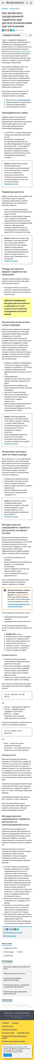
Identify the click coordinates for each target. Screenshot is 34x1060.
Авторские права (23, 1033)
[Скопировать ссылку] (16, 30)
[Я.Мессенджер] (13, 30)
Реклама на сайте (8, 1033)
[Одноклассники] (8, 30)
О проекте (5, 1023)
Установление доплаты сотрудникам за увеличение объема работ (16, 986)
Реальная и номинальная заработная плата (16, 967)
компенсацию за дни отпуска (20, 51)
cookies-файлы (18, 1047)
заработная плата (10, 948)
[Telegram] (6, 30)
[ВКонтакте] (3, 30)
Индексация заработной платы (14, 973)
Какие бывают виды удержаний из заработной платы (15, 992)
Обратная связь (7, 1026)
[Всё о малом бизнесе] (15, 3)
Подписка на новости (9, 1029)
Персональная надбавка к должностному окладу (12, 979)
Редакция (15, 1023)
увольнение (8, 955)
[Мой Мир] (11, 30)
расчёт (20, 952)
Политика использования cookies (13, 1041)
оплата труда (9, 952)
